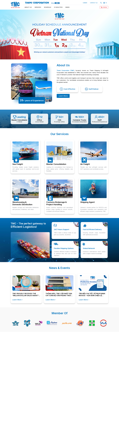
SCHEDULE (47, 7)
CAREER (85, 2)
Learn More (63, 96)
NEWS (67, 7)
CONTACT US (93, 2)
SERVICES (38, 7)
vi (106, 2)
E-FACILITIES (58, 7)
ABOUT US (28, 7)
